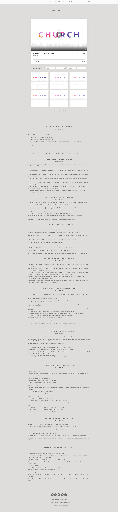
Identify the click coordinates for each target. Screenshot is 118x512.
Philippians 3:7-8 (36, 207)
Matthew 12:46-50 (36, 371)
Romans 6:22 (35, 174)
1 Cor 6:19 (65, 170)
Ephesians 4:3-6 (35, 461)
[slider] (52, 49)
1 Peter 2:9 (34, 132)
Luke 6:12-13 (35, 307)
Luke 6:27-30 (35, 438)
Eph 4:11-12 (79, 232)
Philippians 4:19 (45, 438)
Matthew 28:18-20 (36, 294)
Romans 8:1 (34, 343)
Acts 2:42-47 (35, 385)
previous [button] (54, 110)
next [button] (64, 110)
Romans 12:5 (35, 247)
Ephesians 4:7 (40, 239)
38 (39, 438)
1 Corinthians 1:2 (36, 202)
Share (83, 61)
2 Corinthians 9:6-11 (36, 435)
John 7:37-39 (35, 424)
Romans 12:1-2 (35, 144)
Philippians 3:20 (33, 182)
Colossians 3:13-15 (36, 467)
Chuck (37, 411)
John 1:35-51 (43, 307)
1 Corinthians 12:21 (44, 245)
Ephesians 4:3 (43, 247)
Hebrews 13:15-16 (54, 148)
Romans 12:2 (32, 239)
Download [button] (36, 61)
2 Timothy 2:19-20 (36, 204)
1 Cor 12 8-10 (71, 232)
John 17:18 (34, 264)
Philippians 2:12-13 (36, 351)
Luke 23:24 (34, 276)
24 (75, 232)
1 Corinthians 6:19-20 (36, 378)
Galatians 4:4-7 (35, 178)
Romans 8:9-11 (47, 378)
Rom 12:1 (34, 235)
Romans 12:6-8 (63, 232)
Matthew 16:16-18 (36, 134)
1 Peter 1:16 (35, 213)
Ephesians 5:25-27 (36, 186)
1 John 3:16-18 (46, 435)
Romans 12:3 (35, 245)
